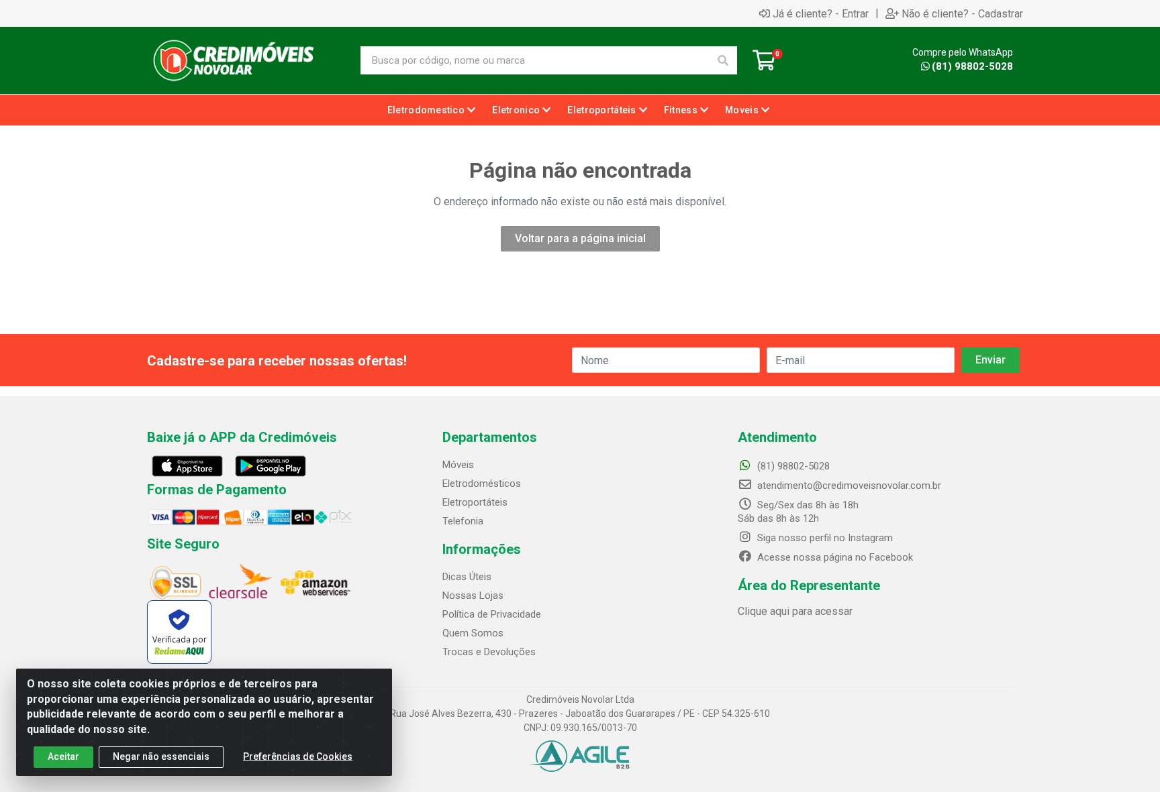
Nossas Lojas (472, 595)
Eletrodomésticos (481, 483)
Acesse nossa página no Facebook (834, 557)
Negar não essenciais (161, 756)
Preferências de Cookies (297, 756)
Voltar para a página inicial (580, 238)
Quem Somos (472, 633)
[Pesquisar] (723, 60)
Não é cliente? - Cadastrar (962, 13)
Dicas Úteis (466, 577)
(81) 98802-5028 (972, 66)
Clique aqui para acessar (795, 611)
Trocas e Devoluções (489, 652)
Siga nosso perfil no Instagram (824, 538)
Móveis (458, 465)
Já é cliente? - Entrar (821, 13)
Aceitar (63, 756)
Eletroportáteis (475, 502)
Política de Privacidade (491, 614)
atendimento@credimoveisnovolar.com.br (849, 485)
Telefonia (462, 521)
